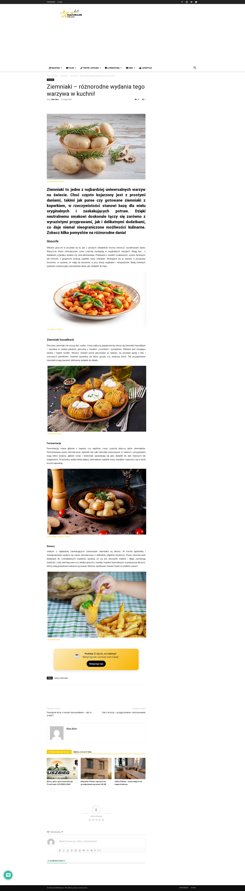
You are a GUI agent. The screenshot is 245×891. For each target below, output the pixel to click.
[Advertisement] (122, 43)
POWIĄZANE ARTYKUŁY (59, 752)
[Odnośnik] (92, 850)
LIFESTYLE (146, 67)
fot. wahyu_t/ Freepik (54, 329)
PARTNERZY (51, 2)
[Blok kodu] (88, 850)
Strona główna (52, 75)
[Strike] (72, 850)
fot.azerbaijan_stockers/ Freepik (58, 536)
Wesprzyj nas (96, 663)
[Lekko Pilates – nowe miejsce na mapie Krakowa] (130, 768)
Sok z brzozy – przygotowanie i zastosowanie (123, 712)
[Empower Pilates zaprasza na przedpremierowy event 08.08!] (96, 768)
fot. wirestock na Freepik (55, 181)
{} (95, 850)
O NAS (60, 2)
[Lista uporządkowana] (76, 850)
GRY (130, 67)
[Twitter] (196, 2)
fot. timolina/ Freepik (54, 433)
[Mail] (191, 2)
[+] (99, 850)
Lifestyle (64, 75)
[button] (194, 68)
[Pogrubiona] (60, 850)
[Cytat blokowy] (84, 850)
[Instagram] (187, 2)
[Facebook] (182, 2)
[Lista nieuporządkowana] (80, 850)
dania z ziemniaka (61, 678)
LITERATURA (113, 67)
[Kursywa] (64, 850)
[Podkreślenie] (68, 850)
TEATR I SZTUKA (91, 67)
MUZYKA (55, 67)
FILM (71, 67)
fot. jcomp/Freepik (53, 639)
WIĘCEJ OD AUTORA (82, 752)
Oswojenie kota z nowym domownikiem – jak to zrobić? (69, 714)
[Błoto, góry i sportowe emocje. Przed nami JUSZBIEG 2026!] (62, 768)
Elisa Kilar (55, 99)
